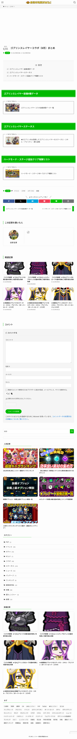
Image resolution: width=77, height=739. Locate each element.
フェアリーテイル (50, 716)
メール (8, 374)
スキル (39, 713)
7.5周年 (6, 706)
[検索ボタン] (74, 2)
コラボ (7, 53)
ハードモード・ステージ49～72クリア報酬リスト (39, 173)
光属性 (32, 720)
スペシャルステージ (58, 713)
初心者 (39, 720)
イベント (16, 191)
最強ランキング (8, 723)
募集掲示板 (11, 585)
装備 (37, 191)
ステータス (31, 191)
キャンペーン (8, 713)
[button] (9, 201)
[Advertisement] (38, 23)
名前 (8, 366)
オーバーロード (49, 710)
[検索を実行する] (72, 431)
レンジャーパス (23, 720)
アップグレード (8, 710)
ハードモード (29, 716)
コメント (9, 340)
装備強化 (38, 723)
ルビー (15, 720)
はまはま (13, 242)
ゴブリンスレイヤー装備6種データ (22, 69)
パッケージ (11, 575)
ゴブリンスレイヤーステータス (21, 72)
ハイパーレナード (9, 716)
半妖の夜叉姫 (47, 720)
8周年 (18, 706)
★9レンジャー (53, 706)
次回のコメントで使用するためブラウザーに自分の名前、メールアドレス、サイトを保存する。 (38, 390)
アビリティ (18, 710)
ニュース (10, 570)
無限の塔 (25, 723)
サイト (8, 382)
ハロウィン (20, 716)
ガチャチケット (67, 710)
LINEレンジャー (30, 706)
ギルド (9, 556)
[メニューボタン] (2, 2)
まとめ (62, 706)
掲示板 (55, 720)
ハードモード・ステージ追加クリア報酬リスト (26, 76)
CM (23, 706)
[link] (28, 232)
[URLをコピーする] (68, 201)
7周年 (12, 706)
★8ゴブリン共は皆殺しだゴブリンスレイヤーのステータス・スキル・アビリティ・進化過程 (44, 140)
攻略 (9, 590)
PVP (8, 542)
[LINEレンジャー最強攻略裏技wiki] (38, 2)
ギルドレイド (24, 713)
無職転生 (18, 723)
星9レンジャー (12, 594)
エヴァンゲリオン (37, 710)
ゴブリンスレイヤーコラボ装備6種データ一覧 (37, 108)
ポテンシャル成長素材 (64, 716)
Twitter (44, 706)
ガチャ (10, 551)
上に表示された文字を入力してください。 (19, 398)
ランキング (11, 580)
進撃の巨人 (46, 723)
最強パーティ (68, 720)
